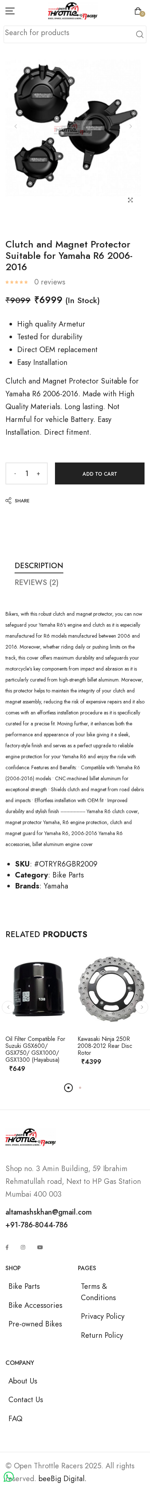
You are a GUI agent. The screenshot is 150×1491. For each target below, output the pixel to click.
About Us (22, 1380)
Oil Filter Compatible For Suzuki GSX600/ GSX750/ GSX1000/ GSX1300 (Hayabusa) (35, 1049)
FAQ (15, 1418)
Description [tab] (39, 565)
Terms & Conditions (98, 1292)
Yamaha (56, 885)
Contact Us (25, 1399)
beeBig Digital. (63, 1478)
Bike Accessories (35, 1305)
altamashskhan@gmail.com (48, 1212)
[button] (8, 1007)
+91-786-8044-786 (36, 1224)
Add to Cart (100, 474)
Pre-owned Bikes (35, 1323)
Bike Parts (68, 874)
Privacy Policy (103, 1316)
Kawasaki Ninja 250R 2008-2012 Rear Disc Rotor (105, 1046)
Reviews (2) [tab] (37, 582)
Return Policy (102, 1335)
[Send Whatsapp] (9, 1477)
